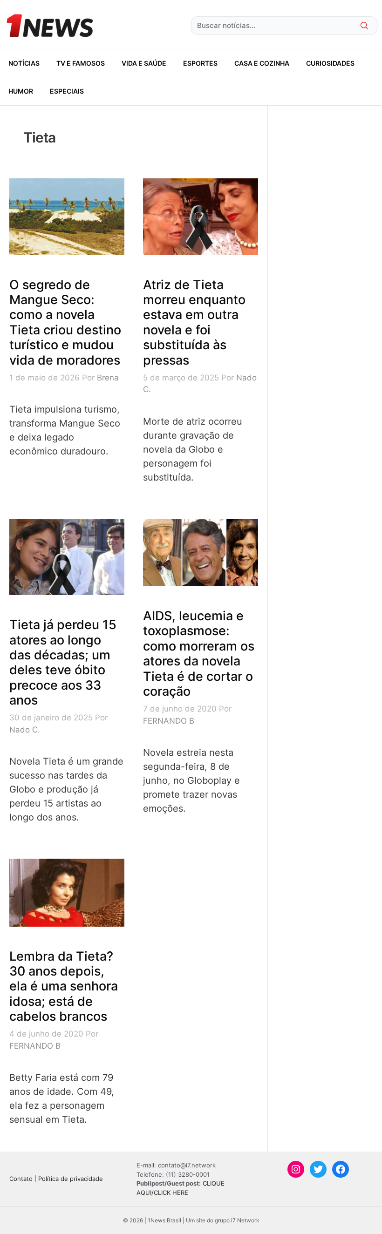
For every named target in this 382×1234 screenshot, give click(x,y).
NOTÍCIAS (24, 63)
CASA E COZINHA (261, 63)
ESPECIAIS (67, 91)
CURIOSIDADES (330, 63)
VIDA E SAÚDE (144, 63)
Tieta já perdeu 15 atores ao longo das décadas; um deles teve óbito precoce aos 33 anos (62, 662)
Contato (21, 1178)
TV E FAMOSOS (80, 63)
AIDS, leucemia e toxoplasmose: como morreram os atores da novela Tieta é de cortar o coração (198, 653)
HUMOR (20, 91)
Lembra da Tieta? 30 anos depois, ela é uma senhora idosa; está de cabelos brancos (63, 986)
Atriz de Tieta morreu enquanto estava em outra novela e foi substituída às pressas (194, 322)
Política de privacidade (70, 1178)
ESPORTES (200, 63)
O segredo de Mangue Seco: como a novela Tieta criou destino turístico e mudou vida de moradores (65, 322)
